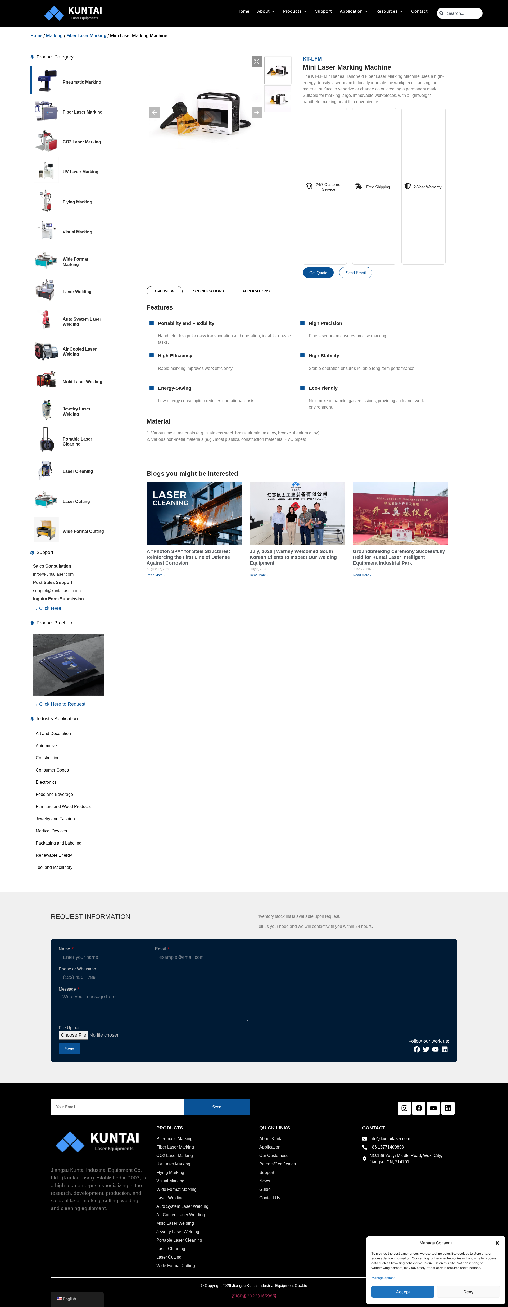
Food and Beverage (54, 794)
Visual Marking (77, 232)
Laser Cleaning (78, 471)
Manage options (383, 1278)
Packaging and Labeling (58, 843)
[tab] (165, 291)
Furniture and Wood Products (63, 806)
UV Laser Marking (80, 172)
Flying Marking (77, 202)
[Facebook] (418, 1108)
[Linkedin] (448, 1108)
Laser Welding (77, 291)
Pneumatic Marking (82, 82)
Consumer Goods (52, 770)
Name (65, 949)
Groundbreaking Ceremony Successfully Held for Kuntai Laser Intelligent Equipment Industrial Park (399, 557)
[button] (497, 1243)
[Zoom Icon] (257, 61)
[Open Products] (305, 11)
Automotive (46, 745)
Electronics (46, 782)
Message (68, 989)
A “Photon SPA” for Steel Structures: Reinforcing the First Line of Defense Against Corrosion (188, 557)
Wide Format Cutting (83, 531)
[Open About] (273, 11)
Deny (469, 1291)
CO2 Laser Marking (82, 142)
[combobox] (460, 13)
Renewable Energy (54, 855)
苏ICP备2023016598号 (254, 1296)
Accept (403, 1291)
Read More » (156, 575)
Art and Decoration (53, 733)
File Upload (70, 1028)
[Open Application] (366, 11)
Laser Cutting (76, 501)
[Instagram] (404, 1108)
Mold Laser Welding (82, 381)
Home (36, 35)
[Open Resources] (401, 11)
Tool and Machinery (54, 867)
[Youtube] (433, 1108)
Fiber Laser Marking (86, 35)
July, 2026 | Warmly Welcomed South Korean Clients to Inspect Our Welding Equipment (293, 557)
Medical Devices (51, 831)
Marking (54, 35)
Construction (48, 758)
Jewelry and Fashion (55, 818)
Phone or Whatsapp (77, 969)
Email (161, 949)
